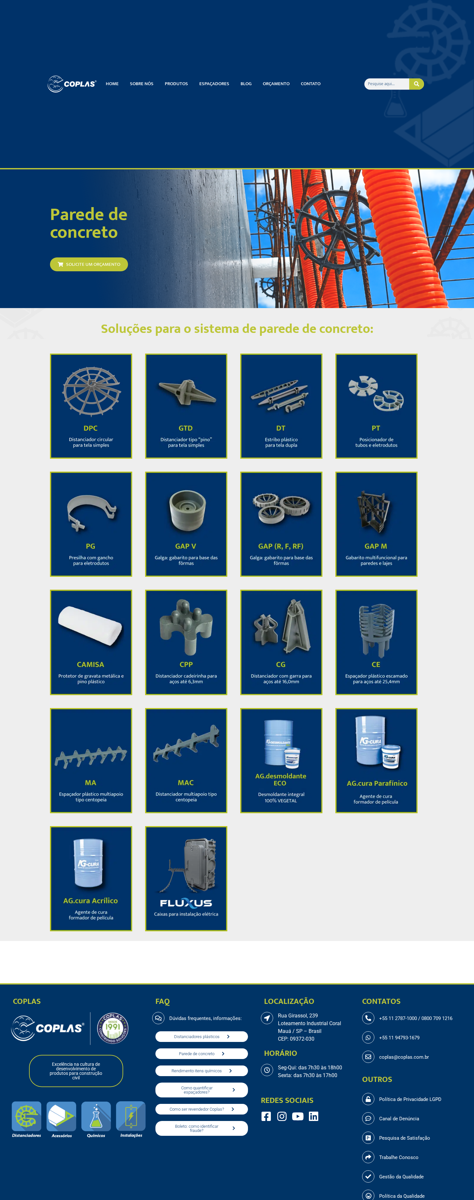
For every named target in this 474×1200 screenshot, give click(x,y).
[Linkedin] (313, 1116)
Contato (311, 84)
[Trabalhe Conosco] (368, 1157)
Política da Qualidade (402, 1196)
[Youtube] (297, 1116)
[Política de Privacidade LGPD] (368, 1099)
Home (112, 84)
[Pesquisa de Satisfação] (368, 1138)
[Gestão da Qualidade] (368, 1176)
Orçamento (276, 84)
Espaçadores (214, 84)
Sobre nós (141, 84)
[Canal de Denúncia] (368, 1118)
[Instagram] (282, 1116)
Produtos (176, 84)
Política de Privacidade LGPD (410, 1099)
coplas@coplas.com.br (404, 1057)
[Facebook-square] (266, 1116)
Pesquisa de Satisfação (404, 1138)
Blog (246, 84)
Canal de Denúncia (399, 1119)
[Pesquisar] (416, 84)
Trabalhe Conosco (399, 1157)
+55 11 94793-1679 (399, 1038)
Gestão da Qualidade (401, 1177)
